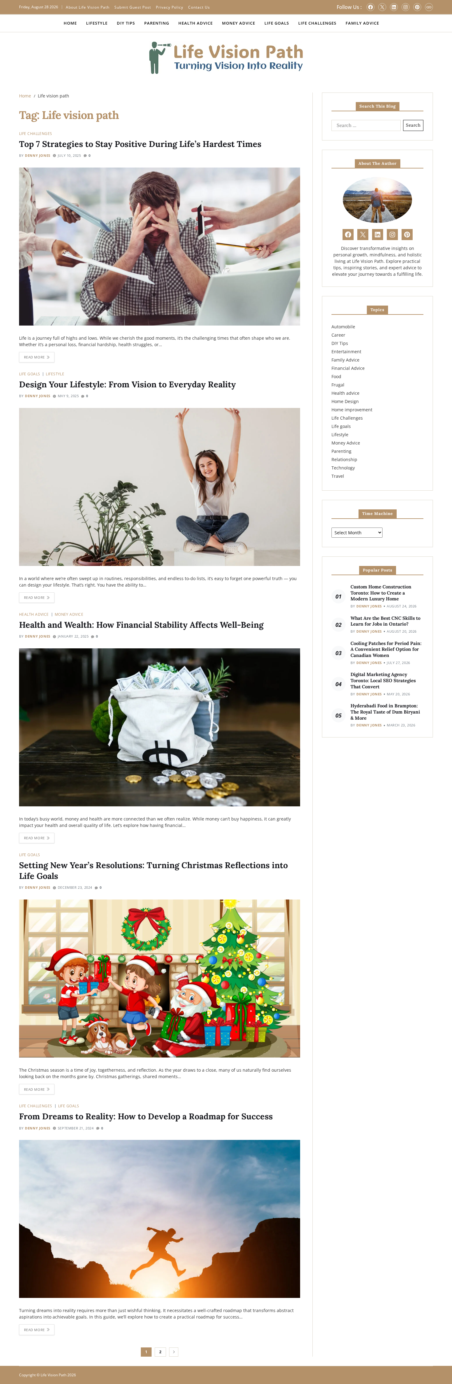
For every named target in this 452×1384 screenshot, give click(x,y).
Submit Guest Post (132, 7)
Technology (343, 468)
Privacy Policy (169, 7)
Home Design (345, 401)
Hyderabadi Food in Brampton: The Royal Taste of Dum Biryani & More (385, 712)
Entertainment (346, 351)
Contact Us (199, 7)
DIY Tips (126, 23)
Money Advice (238, 23)
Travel (337, 476)
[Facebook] (371, 7)
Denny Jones (37, 155)
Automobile (343, 327)
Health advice (34, 614)
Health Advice (195, 23)
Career (338, 335)
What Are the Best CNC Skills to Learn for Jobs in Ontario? (385, 621)
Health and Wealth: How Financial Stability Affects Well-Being (141, 624)
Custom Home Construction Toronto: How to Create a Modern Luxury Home (381, 593)
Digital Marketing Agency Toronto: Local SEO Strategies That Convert (383, 680)
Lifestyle (97, 23)
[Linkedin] (394, 7)
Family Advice (362, 23)
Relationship (344, 459)
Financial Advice (348, 368)
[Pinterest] (417, 7)
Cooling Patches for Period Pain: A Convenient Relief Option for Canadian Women (386, 649)
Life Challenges (317, 23)
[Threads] (429, 7)
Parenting (156, 23)
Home (70, 23)
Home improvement (351, 410)
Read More (34, 357)
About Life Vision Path (87, 7)
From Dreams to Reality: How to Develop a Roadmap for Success (146, 1116)
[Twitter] (382, 7)
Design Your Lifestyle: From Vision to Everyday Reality (127, 384)
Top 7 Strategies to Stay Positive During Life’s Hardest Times (140, 144)
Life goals (29, 374)
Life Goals (276, 23)
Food (336, 376)
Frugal (337, 385)
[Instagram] (406, 7)
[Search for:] (365, 126)
